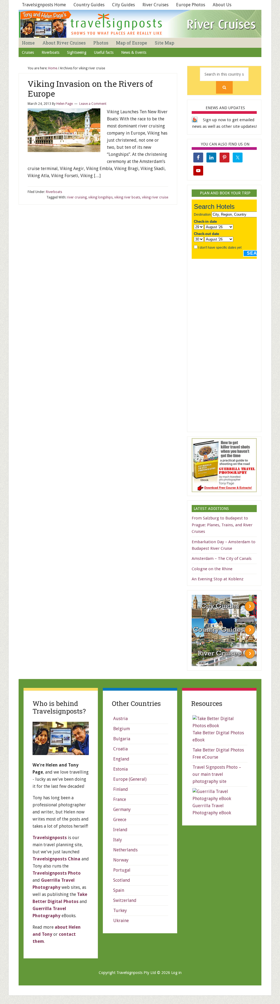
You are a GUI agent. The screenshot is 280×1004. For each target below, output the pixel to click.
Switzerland (124, 900)
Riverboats (54, 192)
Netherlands (125, 849)
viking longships (100, 197)
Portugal (121, 870)
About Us (222, 4)
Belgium (121, 728)
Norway (121, 860)
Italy (117, 839)
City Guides (123, 4)
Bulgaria (121, 738)
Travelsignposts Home (44, 4)
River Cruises (155, 4)
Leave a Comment (92, 104)
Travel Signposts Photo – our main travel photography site (216, 774)
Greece (119, 819)
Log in (176, 972)
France (119, 799)
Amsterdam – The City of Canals (222, 558)
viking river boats (127, 197)
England (121, 759)
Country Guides (89, 4)
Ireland (120, 829)
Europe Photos (190, 4)
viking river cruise (155, 197)
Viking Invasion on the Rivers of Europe (90, 88)
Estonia (120, 769)
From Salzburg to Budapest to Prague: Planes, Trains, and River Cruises (222, 525)
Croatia (120, 748)
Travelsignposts (50, 837)
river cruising (77, 197)
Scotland (121, 880)
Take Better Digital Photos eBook (218, 736)
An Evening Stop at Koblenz (217, 579)
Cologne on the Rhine (212, 568)
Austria (120, 718)
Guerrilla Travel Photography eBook (211, 809)
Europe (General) (130, 779)
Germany (122, 809)
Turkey (120, 910)
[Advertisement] (233, 344)
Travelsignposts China (56, 859)
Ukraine (121, 920)
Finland (120, 789)
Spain (118, 890)
